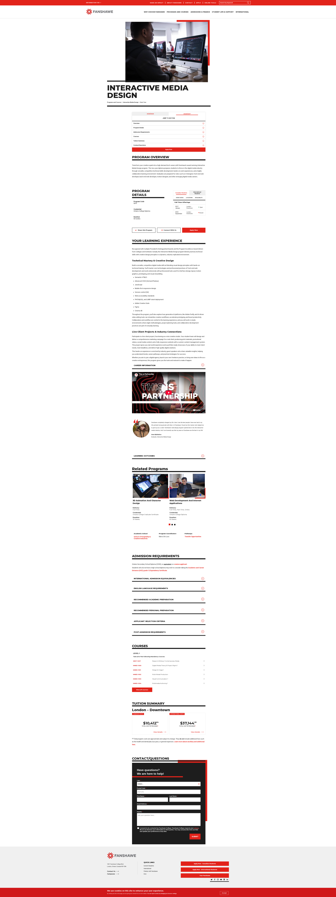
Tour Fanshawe (205, 875)
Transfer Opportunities (193, 536)
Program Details (138, 128)
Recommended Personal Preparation (154, 610)
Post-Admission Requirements (150, 632)
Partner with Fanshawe (151, 871)
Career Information (144, 365)
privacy (196, 828)
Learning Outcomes (144, 456)
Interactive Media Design (130, 102)
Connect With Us (170, 230)
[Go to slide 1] (170, 525)
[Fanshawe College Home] (99, 11)
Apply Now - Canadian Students (205, 863)
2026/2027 (187, 114)
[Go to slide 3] (175, 525)
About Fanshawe (174, 3)
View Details (158, 732)
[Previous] (125, 500)
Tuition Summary (138, 141)
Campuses (111, 874)
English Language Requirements (151, 588)
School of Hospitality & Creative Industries (142, 537)
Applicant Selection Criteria (149, 621)
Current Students (149, 866)
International (242, 12)
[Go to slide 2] (172, 525)
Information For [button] (92, 3)
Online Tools (210, 3)
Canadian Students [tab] (181, 193)
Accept (224, 893)
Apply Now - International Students (205, 869)
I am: (139, 780)
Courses (136, 136)
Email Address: (142, 804)
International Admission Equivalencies (155, 579)
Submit (195, 836)
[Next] (210, 500)
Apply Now (168, 149)
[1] (195, 725)
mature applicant (181, 564)
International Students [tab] (197, 192)
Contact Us (111, 871)
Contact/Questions (139, 145)
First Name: (141, 796)
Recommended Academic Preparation (153, 600)
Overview (136, 123)
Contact (189, 3)
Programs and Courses (114, 102)
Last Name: (173, 796)
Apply (198, 3)
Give (145, 874)
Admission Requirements (141, 132)
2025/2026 (150, 114)
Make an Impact (156, 3)
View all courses (142, 690)
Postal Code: (141, 788)
